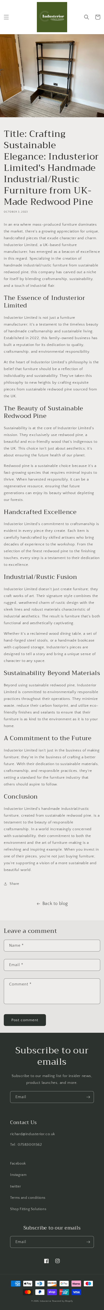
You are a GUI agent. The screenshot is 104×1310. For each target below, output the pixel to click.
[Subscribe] (88, 1097)
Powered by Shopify (62, 1301)
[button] (6, 17)
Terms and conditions (27, 1198)
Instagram (18, 1175)
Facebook (18, 1164)
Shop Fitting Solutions (28, 1209)
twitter (15, 1186)
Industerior (45, 1301)
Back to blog (55, 903)
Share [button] (14, 884)
